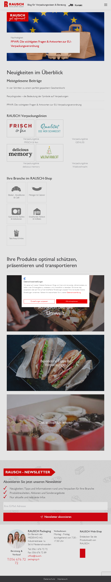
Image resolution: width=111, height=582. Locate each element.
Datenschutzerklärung (74, 292)
